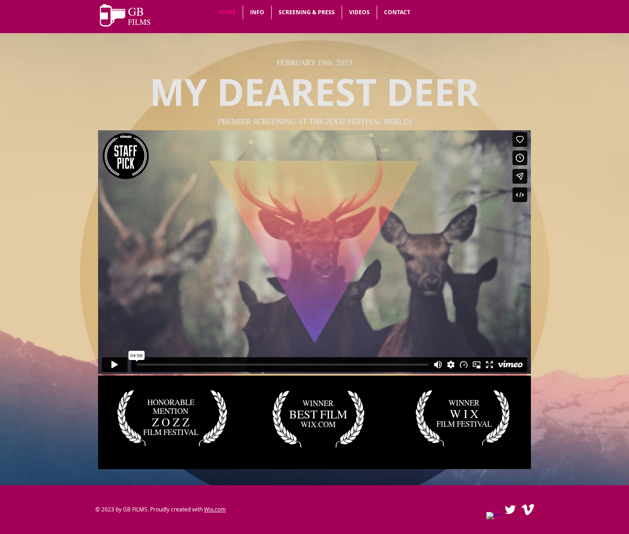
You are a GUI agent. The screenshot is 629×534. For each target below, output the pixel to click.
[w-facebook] (492, 518)
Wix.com (215, 509)
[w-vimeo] (527, 509)
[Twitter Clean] (510, 509)
